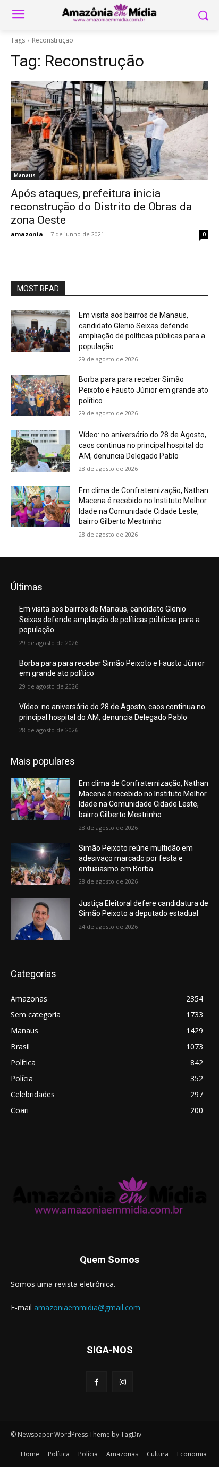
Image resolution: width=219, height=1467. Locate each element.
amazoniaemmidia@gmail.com (87, 1307)
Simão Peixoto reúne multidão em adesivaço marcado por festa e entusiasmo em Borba (136, 858)
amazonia (27, 234)
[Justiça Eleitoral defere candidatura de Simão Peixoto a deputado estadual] (40, 919)
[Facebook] (96, 1381)
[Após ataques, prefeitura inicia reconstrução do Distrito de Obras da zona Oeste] (109, 130)
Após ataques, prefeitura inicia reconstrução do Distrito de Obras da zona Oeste (101, 206)
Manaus (25, 175)
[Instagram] (122, 1381)
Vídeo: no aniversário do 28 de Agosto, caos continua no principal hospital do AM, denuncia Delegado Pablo (142, 445)
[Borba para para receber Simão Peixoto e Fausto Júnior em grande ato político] (40, 395)
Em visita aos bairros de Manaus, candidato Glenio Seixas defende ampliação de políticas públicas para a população (109, 619)
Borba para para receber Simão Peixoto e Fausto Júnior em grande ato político (143, 389)
